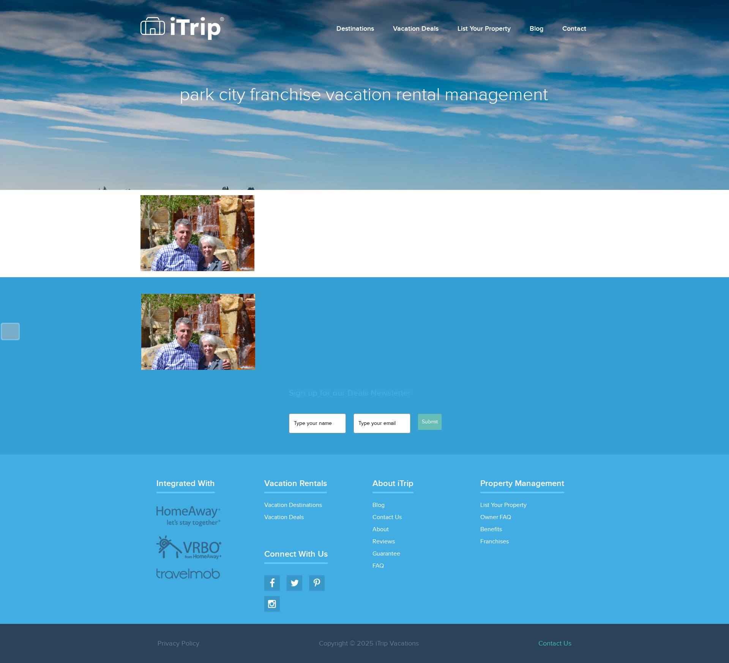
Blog (536, 29)
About (380, 529)
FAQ (378, 566)
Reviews (383, 541)
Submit (430, 422)
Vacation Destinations (293, 505)
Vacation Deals (416, 29)
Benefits (491, 529)
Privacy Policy (178, 643)
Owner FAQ (495, 517)
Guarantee (386, 553)
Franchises (494, 541)
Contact (574, 29)
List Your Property (484, 29)
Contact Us (387, 517)
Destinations (355, 29)
